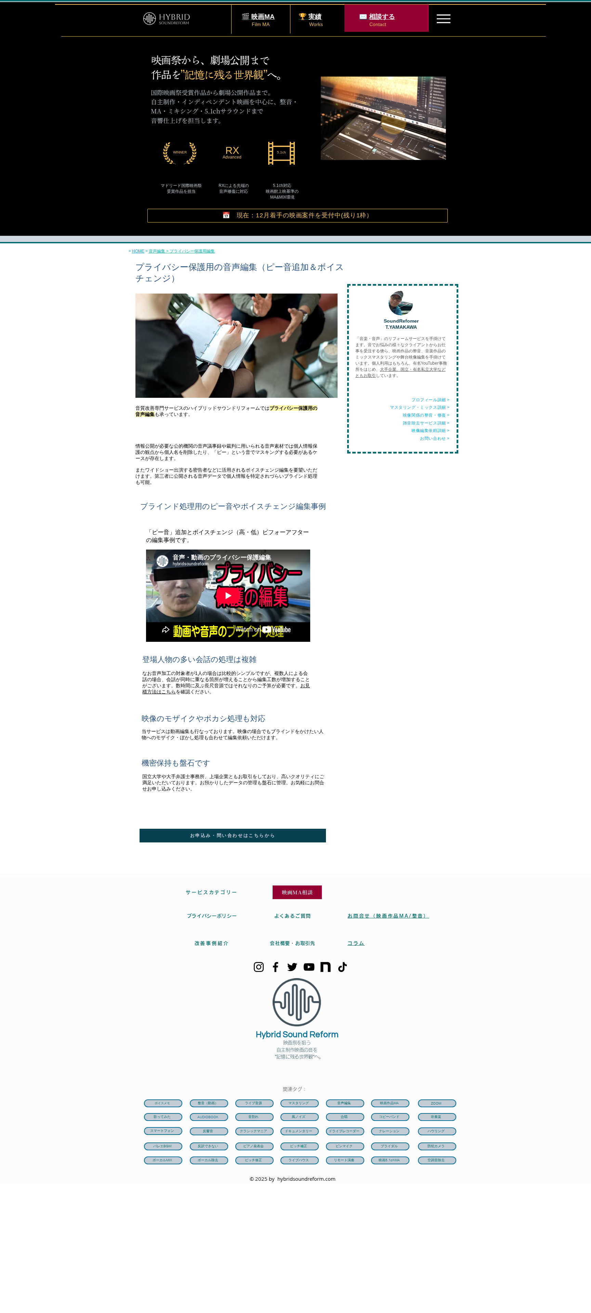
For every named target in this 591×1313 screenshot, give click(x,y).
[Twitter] (292, 967)
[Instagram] (258, 967)
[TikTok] (342, 967)
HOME (138, 251)
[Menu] (443, 18)
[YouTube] (309, 967)
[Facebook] (275, 967)
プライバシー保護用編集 (192, 251)
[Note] (325, 967)
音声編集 (157, 251)
